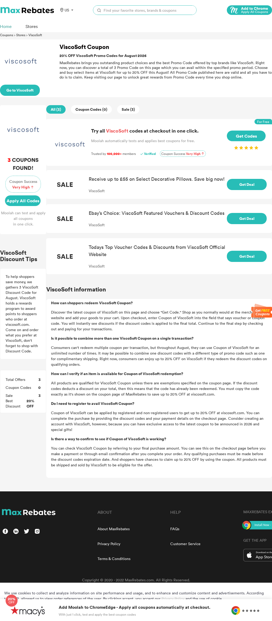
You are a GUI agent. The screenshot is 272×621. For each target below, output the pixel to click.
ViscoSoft (35, 34)
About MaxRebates (113, 528)
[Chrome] (249, 10)
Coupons (6, 34)
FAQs (174, 528)
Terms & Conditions (113, 558)
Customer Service (185, 543)
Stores (20, 34)
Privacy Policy (108, 543)
